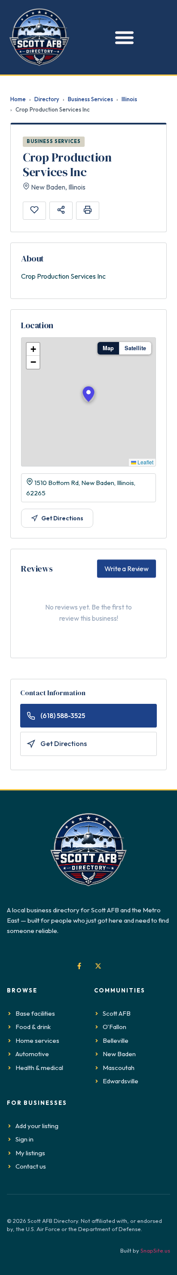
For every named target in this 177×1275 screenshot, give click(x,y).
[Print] (87, 211)
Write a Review (126, 568)
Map (108, 348)
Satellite (135, 348)
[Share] (61, 211)
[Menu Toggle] (122, 37)
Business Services (90, 99)
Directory (46, 99)
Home (18, 99)
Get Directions (62, 518)
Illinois (129, 99)
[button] (88, 394)
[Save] (34, 211)
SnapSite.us (155, 1250)
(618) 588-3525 (62, 715)
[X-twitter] (98, 966)
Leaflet (144, 462)
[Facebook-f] (79, 966)
